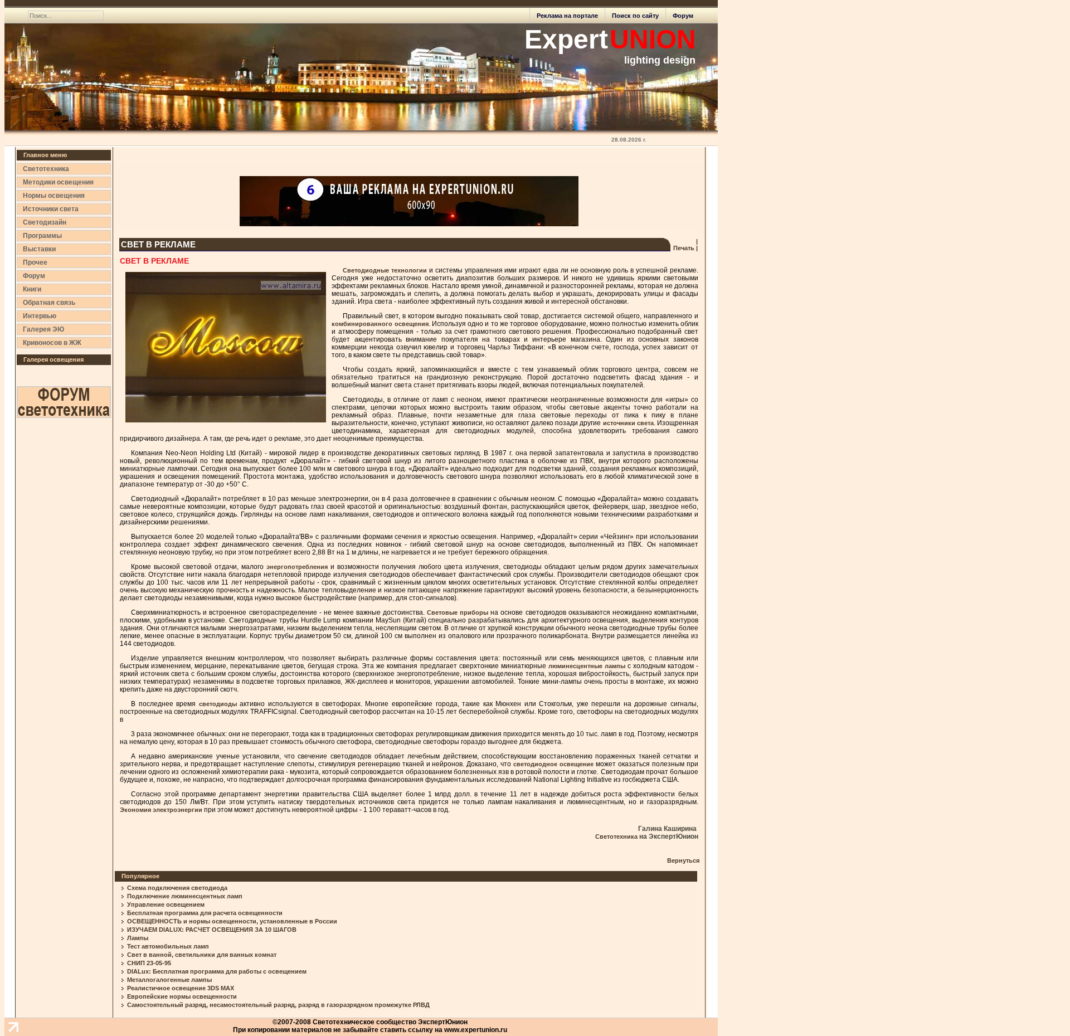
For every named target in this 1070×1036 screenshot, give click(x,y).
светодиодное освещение (553, 764)
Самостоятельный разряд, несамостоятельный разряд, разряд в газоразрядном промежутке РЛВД (278, 1004)
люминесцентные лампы (585, 666)
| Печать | (685, 244)
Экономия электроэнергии (161, 809)
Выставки (39, 249)
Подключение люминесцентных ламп (184, 896)
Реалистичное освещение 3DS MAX (180, 988)
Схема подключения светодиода (177, 887)
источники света (628, 423)
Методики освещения (58, 182)
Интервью (39, 316)
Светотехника (46, 169)
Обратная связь (49, 303)
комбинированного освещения (380, 323)
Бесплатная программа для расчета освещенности (205, 912)
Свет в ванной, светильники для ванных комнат (201, 954)
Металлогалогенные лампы (169, 979)
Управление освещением (166, 904)
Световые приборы (457, 612)
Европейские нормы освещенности (182, 996)
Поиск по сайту (635, 15)
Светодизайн (44, 222)
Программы (42, 236)
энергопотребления (297, 566)
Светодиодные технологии (385, 270)
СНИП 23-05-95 (149, 963)
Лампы (137, 938)
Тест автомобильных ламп (168, 946)
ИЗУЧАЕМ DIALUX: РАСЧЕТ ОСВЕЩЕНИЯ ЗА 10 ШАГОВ (211, 929)
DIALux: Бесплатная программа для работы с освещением (217, 971)
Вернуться (683, 860)
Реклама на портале (567, 15)
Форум (683, 15)
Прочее (35, 262)
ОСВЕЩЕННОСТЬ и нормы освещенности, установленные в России (232, 921)
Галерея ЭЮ (43, 329)
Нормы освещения (54, 196)
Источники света (51, 209)
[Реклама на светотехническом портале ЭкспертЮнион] (409, 201)
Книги (32, 289)
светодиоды (219, 704)
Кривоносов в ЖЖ (52, 343)
